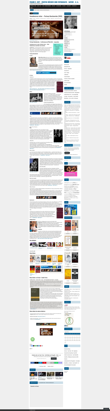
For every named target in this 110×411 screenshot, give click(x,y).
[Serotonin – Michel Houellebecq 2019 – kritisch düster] (33, 375)
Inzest (67, 192)
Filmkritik (66, 190)
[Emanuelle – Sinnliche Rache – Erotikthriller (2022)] (59, 375)
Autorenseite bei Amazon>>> (41, 316)
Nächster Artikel (50, 366)
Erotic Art (53, 5)
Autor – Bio (39, 5)
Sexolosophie (69, 5)
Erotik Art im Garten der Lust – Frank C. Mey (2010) (71, 354)
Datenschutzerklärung (67, 51)
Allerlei (31, 7)
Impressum (65, 358)
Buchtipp (65, 184)
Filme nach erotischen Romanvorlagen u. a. (50, 248)
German (67, 160)
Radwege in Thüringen (73, 196)
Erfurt (78, 184)
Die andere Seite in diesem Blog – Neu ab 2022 (70, 352)
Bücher (34, 18)
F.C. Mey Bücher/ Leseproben (33, 247)
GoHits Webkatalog (67, 309)
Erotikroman (38, 18)
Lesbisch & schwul (66, 80)
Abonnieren (54, 358)
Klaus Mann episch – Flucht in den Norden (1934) (72, 128)
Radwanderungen (66, 196)
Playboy (70, 194)
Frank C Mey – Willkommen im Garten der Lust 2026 (71, 356)
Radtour (71, 195)
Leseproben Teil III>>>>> (68, 35)
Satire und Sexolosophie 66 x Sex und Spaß (70, 364)
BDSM (72, 182)
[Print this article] (52, 363)
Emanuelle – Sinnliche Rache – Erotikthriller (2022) (59, 378)
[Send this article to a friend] (48, 363)
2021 (36, 273)
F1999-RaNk (32, 40)
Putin (67, 195)
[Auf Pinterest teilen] (44, 363)
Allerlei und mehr (66, 64)
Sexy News (63, 5)
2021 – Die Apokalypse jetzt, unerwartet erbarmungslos (42, 379)
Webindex (65, 305)
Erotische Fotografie (67, 76)
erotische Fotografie (75, 187)
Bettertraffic (66, 312)
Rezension (31, 19)
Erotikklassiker (58, 5)
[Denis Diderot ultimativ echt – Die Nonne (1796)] (50, 375)
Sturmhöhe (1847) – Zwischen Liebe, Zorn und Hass (72, 127)
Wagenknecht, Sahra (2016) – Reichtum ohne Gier (72, 294)
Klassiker (69, 192)
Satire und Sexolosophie (67, 82)
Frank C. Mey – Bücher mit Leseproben (69, 78)
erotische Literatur (43, 18)
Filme (75, 189)
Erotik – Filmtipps (66, 72)
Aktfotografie (66, 182)
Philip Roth (52, 18)
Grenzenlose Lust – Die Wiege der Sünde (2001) (71, 139)
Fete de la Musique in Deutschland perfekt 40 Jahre (72, 130)
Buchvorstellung (70, 184)
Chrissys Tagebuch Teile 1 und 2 (37, 263)
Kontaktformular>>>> (38, 319)
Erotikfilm (72, 186)
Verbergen (58, 44)
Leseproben (48, 18)
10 (65, 337)
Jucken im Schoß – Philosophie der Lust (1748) (71, 120)
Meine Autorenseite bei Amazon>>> (69, 49)
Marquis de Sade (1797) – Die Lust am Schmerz (71, 109)
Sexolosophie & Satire (58, 247)
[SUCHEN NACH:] (75, 9)
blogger (76, 182)
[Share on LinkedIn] (40, 363)
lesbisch (72, 192)
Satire (71, 197)
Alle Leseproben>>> (33, 308)
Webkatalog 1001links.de (68, 306)
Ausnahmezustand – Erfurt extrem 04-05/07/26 (71, 108)
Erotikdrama (68, 186)
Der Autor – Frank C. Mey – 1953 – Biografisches (70, 350)
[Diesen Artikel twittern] (36, 363)
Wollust (34, 19)
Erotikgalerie (76, 186)
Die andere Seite (74, 5)
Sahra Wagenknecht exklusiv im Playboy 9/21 (71, 293)
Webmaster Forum (73, 309)
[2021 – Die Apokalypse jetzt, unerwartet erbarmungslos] (42, 375)
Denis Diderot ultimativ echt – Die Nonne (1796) (50, 378)
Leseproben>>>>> (67, 36)
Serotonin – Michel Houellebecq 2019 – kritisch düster (33, 378)
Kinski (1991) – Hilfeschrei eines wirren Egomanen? (72, 105)
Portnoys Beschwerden (58, 18)
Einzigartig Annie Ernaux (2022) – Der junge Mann (72, 123)
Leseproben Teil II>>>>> (68, 33)
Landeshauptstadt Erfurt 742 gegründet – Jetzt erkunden (72, 360)
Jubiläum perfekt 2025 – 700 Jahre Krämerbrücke (72, 131)
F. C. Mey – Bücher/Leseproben (46, 5)
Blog (74, 182)
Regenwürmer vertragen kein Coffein (54, 264)
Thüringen (77, 197)
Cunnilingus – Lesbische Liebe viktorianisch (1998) (72, 114)
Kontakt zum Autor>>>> (68, 50)
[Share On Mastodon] (60, 363)
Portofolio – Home (33, 5)
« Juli (65, 342)
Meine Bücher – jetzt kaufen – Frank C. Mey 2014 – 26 (71, 362)
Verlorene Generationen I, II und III (32, 274)
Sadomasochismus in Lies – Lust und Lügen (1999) (72, 124)
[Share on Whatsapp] (56, 363)
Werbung (66, 199)
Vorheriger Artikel (43, 366)
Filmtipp (70, 190)
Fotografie (73, 190)
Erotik (65, 186)
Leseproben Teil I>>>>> (68, 32)
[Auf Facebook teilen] (32, 363)
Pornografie (73, 194)
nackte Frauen (67, 194)
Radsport (69, 195)
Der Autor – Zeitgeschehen (68, 68)
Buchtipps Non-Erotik (67, 66)
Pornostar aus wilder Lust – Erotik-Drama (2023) (71, 132)
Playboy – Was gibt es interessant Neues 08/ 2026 (72, 104)
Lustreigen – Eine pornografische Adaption (60, 264)
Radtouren (74, 195)
